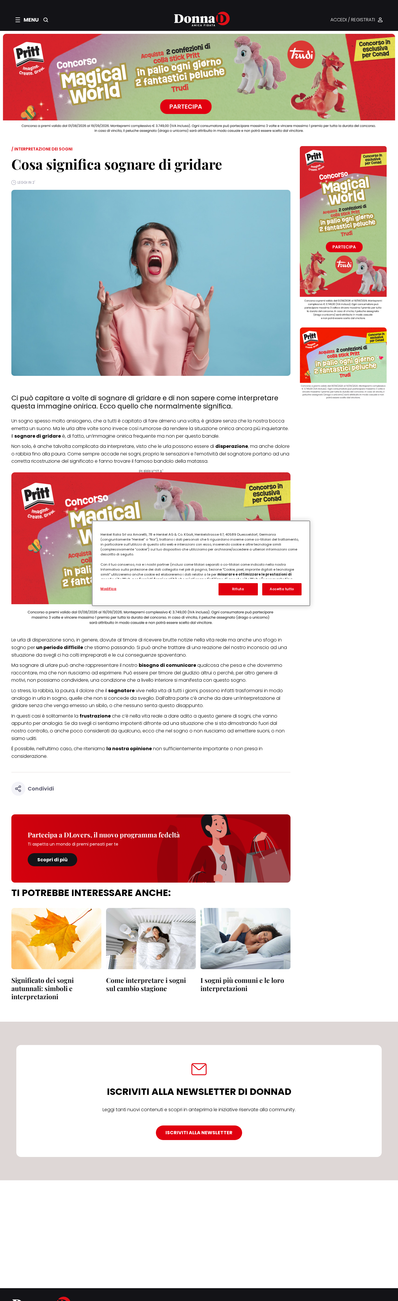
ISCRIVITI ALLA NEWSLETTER (199, 1132)
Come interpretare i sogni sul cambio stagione (146, 984)
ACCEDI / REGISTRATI (352, 20)
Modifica (109, 588)
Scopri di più (52, 859)
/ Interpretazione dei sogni (42, 149)
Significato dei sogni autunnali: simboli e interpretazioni (42, 988)
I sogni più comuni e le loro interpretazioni (242, 984)
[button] (27, 19)
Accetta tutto (282, 589)
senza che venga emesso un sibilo (68, 705)
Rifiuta (238, 589)
